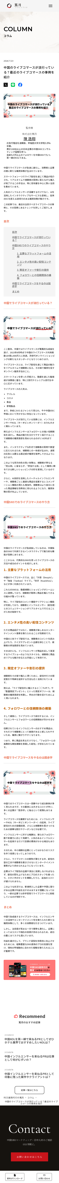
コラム (31, 1097)
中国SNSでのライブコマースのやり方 (31, 246)
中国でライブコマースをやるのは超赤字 (31, 284)
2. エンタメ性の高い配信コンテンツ (34, 263)
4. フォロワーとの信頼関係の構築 (34, 276)
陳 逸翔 (29, 138)
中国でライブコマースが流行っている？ (31, 238)
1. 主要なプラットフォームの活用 (34, 255)
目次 (14, 232)
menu (50, 5)
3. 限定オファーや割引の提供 (33, 270)
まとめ (15, 291)
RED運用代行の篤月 (14, 1097)
